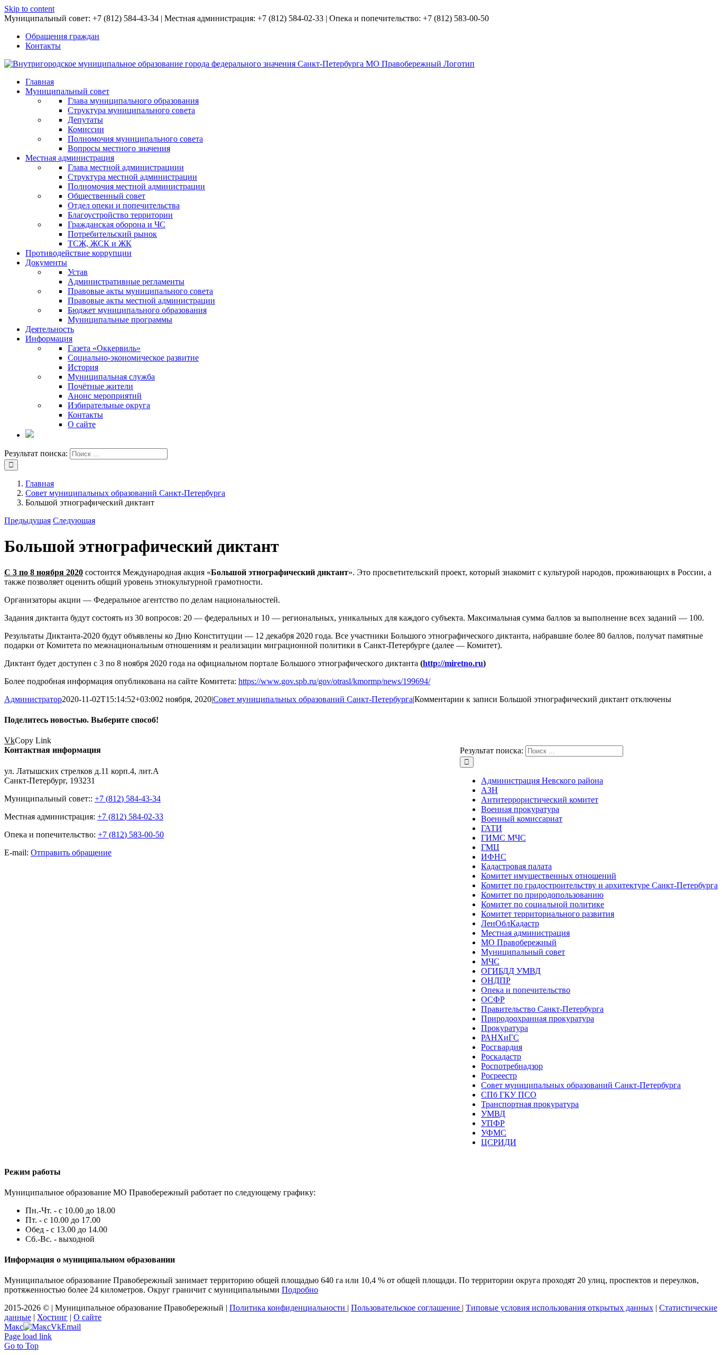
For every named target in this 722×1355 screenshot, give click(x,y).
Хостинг (52, 1317)
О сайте (87, 1317)
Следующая (74, 520)
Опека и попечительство (525, 989)
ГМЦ (490, 847)
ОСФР (493, 999)
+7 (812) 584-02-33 (130, 816)
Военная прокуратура (520, 809)
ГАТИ (491, 828)
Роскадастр (501, 1056)
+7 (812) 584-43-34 (128, 798)
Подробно (300, 1289)
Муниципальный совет (523, 951)
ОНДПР (496, 980)
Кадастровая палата (516, 866)
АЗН (489, 790)
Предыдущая (27, 520)
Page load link (28, 1336)
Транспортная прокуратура (530, 1104)
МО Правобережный (519, 942)
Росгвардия (501, 1047)
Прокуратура (504, 1028)
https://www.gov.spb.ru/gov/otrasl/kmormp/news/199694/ (334, 681)
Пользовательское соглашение (406, 1307)
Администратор (33, 699)
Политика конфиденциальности (288, 1307)
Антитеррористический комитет (539, 799)
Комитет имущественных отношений (548, 875)
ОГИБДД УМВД (511, 970)
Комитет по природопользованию (542, 894)
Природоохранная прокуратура (537, 1018)
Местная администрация (525, 932)
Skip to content (29, 8)
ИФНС (493, 856)
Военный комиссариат (521, 818)
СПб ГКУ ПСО (508, 1094)
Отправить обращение (71, 852)
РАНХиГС (500, 1037)
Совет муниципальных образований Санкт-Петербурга (313, 699)
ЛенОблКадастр (510, 923)
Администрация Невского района (542, 780)
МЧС (490, 961)
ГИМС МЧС (503, 837)
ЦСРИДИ (498, 1142)
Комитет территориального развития (547, 913)
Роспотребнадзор (512, 1066)
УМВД (493, 1113)
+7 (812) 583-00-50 (131, 834)
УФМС (493, 1132)
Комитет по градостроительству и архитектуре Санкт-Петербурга (599, 885)
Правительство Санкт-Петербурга (542, 1008)
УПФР (493, 1123)
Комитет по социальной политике (542, 904)
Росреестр (499, 1075)
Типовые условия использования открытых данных (559, 1307)
